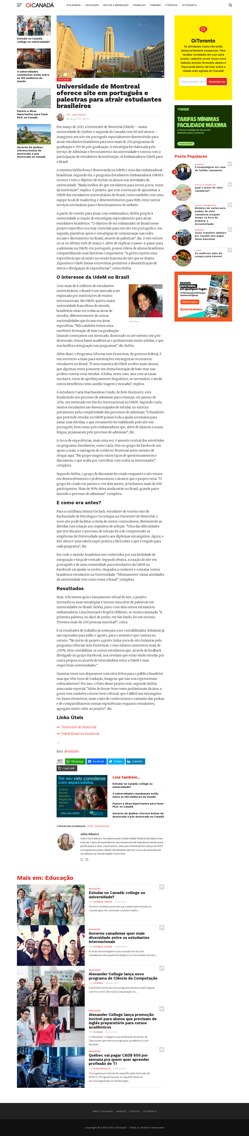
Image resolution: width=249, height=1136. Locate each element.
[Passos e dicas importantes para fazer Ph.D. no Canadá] (34, 107)
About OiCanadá (102, 1111)
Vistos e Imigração (116, 5)
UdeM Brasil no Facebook (80, 734)
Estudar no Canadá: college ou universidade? (33, 40)
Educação (92, 5)
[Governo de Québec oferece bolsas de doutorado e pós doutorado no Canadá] (34, 143)
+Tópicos (171, 5)
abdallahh (71, 751)
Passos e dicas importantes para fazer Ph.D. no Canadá (32, 114)
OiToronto (189, 5)
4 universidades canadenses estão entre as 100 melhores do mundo (33, 76)
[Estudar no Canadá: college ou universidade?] (34, 34)
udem (90, 826)
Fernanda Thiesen (102, 902)
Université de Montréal (78, 727)
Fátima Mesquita (101, 1069)
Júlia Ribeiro (79, 114)
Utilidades (73, 5)
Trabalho (139, 5)
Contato (134, 1111)
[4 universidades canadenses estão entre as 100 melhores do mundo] (34, 67)
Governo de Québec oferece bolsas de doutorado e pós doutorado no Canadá (31, 152)
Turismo (155, 5)
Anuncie (121, 1111)
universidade (101, 826)
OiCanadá (98, 983)
